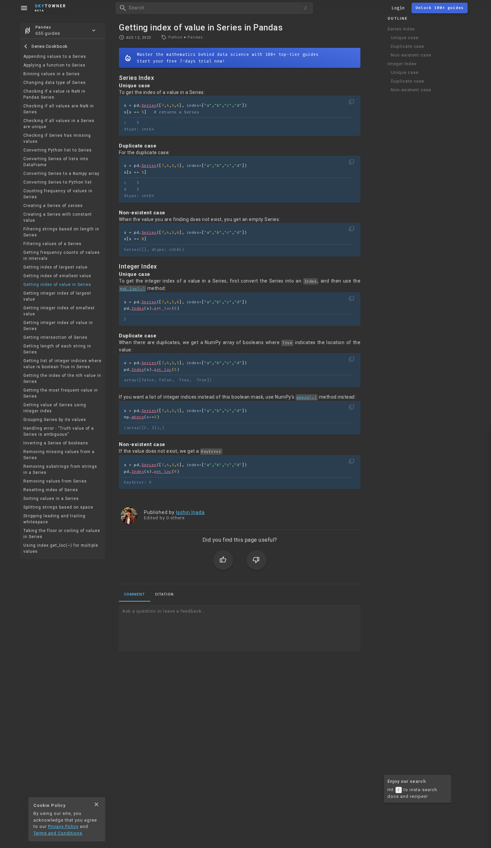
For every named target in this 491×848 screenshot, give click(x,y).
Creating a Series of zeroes (53, 205)
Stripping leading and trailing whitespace (54, 519)
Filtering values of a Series (52, 243)
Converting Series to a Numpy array (61, 173)
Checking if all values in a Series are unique (59, 123)
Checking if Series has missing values (57, 138)
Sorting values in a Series (51, 498)
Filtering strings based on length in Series (61, 232)
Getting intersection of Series (55, 337)
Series (149, 105)
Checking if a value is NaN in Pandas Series (54, 94)
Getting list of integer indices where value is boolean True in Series (62, 363)
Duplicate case (407, 46)
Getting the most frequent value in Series (60, 393)
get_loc (163, 369)
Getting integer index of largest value (57, 296)
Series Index (401, 28)
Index (138, 308)
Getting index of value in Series (57, 284)
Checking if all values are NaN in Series (58, 109)
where (138, 417)
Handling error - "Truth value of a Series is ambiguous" (58, 431)
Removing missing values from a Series (59, 454)
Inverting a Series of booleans (55, 443)
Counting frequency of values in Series (58, 194)
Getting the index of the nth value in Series (62, 378)
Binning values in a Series (51, 74)
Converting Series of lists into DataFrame (55, 161)
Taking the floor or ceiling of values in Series (61, 533)
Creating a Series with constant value (57, 217)
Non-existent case (411, 55)
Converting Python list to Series (57, 150)
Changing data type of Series (54, 82)
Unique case (405, 37)
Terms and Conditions (57, 833)
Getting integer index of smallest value (59, 311)
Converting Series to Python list (57, 182)
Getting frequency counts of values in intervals (61, 255)
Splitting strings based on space (58, 507)
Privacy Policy (63, 826)
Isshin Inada (190, 512)
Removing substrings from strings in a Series (60, 469)
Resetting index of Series (50, 490)
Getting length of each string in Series (57, 349)
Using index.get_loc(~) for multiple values (60, 548)
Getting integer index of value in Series (58, 325)
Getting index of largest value (55, 267)
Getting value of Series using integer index (54, 408)
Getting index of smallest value (57, 276)
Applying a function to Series (54, 65)
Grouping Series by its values (54, 419)
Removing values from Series (55, 481)
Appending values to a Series (54, 56)
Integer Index (402, 63)
